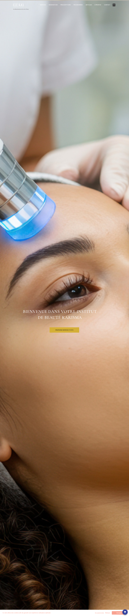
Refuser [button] (107, 613)
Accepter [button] (119, 613)
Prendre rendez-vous (64, 330)
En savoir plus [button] (99, 613)
